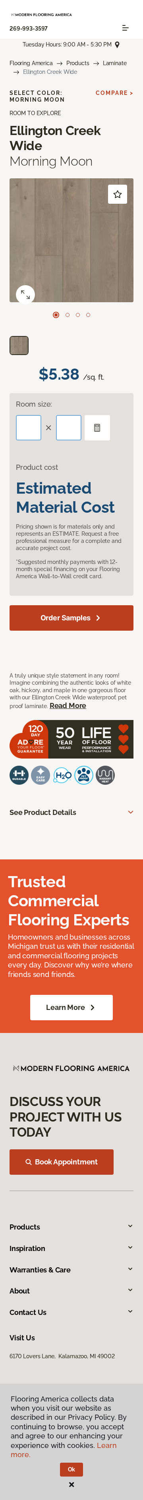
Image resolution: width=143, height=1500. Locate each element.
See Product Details (43, 812)
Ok (71, 1469)
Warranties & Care (40, 1270)
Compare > (114, 93)
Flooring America (31, 63)
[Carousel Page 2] (68, 315)
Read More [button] (68, 705)
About (20, 1291)
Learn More (65, 1007)
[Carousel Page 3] (78, 315)
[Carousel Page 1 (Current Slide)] (56, 315)
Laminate (115, 63)
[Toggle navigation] (125, 28)
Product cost (37, 467)
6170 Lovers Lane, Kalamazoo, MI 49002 (62, 1356)
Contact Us (28, 1312)
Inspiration (27, 1248)
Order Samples (66, 618)
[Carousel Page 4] (88, 315)
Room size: (34, 404)
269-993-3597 (29, 28)
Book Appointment (66, 1162)
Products (77, 63)
